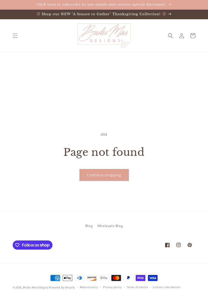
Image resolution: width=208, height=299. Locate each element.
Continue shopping (104, 175)
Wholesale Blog (110, 225)
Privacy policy (112, 287)
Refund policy (89, 287)
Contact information (166, 287)
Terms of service (137, 287)
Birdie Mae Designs (35, 287)
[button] (15, 35)
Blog (89, 225)
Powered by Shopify (62, 287)
